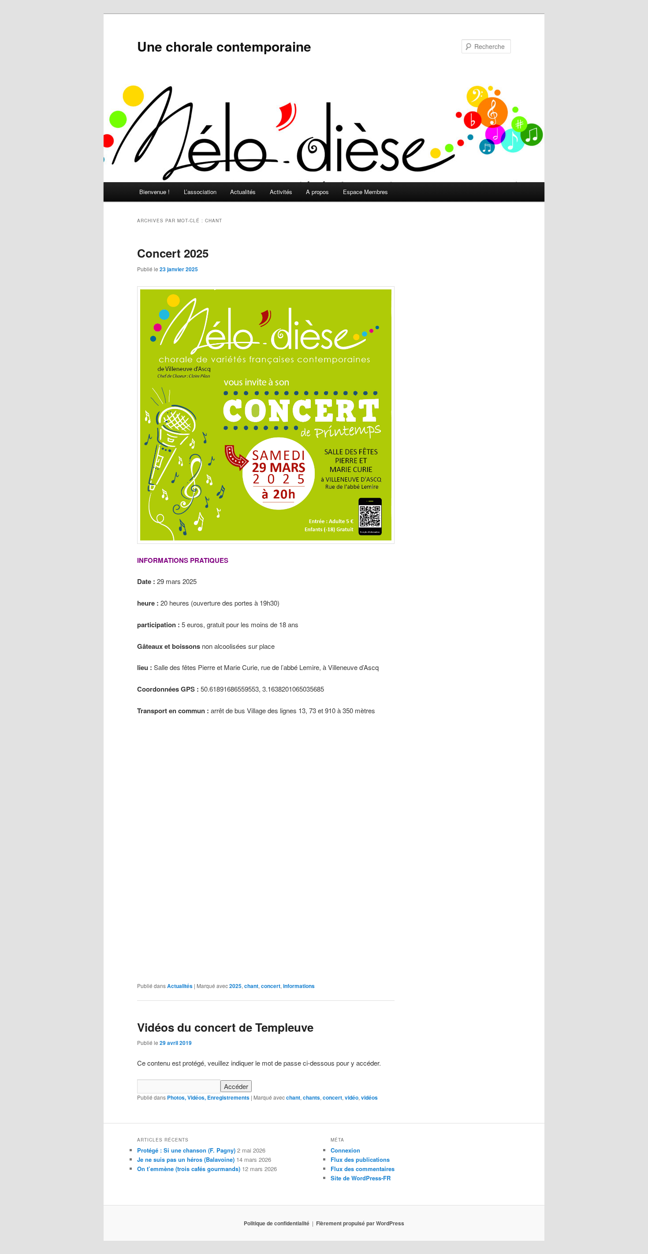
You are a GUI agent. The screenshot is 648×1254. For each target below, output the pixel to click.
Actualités (243, 191)
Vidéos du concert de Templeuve (225, 1027)
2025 (235, 986)
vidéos (369, 1097)
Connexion (345, 1150)
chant (251, 986)
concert (270, 986)
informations (299, 986)
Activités (281, 191)
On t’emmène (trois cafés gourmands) (188, 1168)
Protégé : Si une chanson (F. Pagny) (186, 1150)
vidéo (351, 1097)
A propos (317, 191)
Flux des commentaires (363, 1168)
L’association (200, 191)
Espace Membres (365, 191)
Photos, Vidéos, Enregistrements (208, 1097)
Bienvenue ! (154, 191)
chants (311, 1097)
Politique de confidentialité (276, 1223)
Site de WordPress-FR (361, 1178)
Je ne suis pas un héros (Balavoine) (186, 1159)
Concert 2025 (173, 253)
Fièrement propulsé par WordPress (360, 1223)
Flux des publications (360, 1159)
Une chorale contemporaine (224, 46)
